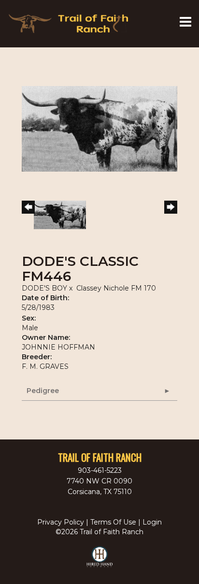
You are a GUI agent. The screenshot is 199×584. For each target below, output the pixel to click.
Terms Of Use (113, 522)
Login (152, 522)
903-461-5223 (100, 470)
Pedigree (43, 390)
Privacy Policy (60, 522)
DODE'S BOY (44, 288)
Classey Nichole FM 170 (116, 288)
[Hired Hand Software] (99, 560)
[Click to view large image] (99, 128)
